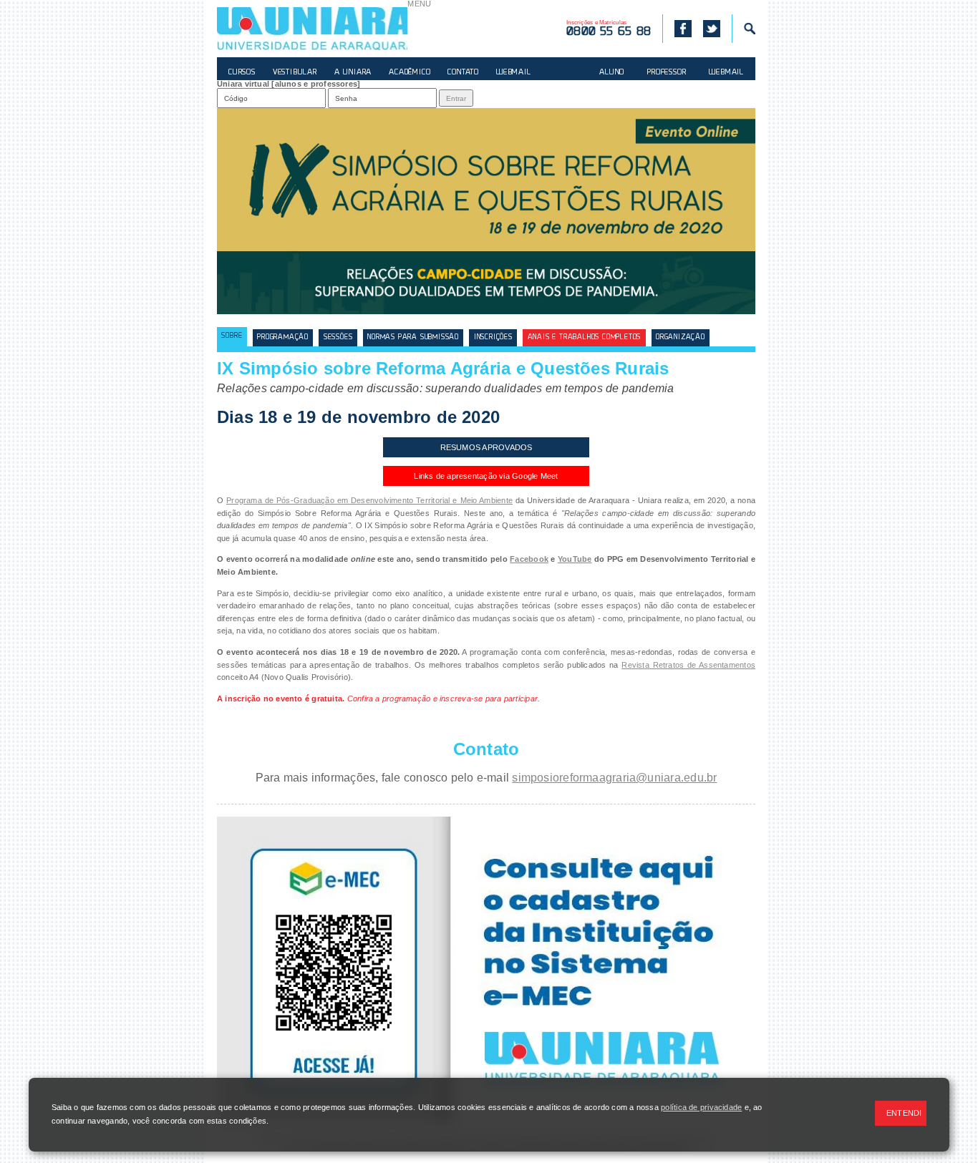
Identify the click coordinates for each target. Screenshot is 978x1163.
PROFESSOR (666, 72)
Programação (283, 337)
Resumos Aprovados (486, 447)
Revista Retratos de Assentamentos (688, 665)
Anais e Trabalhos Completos (584, 337)
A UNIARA (353, 72)
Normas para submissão (413, 337)
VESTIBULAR (295, 72)
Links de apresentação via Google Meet (486, 476)
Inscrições (493, 337)
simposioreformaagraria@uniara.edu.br (614, 778)
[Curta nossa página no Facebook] (677, 28)
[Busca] (743, 28)
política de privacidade (701, 1107)
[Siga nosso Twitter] (712, 28)
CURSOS (242, 72)
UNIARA (312, 28)
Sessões (338, 337)
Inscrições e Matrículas (608, 28)
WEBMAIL (513, 72)
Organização (680, 337)
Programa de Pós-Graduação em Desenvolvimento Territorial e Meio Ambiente (369, 500)
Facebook (529, 559)
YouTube (575, 559)
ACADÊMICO (409, 72)
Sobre (231, 336)
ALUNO (611, 72)
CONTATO (463, 72)
